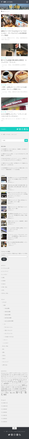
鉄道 (5, 305)
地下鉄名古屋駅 (8, 317)
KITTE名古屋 (5, 374)
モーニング (4, 385)
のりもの (4, 302)
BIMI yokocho (3, 373)
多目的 (3, 280)
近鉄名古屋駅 (7, 314)
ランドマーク (5, 271)
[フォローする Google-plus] (25, 129)
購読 (4, 259)
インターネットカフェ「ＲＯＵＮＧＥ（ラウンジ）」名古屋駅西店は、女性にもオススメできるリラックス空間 (17, 236)
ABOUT (3, 358)
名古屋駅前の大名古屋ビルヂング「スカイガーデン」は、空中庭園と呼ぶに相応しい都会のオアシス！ (17, 215)
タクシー (5, 339)
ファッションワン (12, 383)
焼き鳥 (22, 390)
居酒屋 (20, 389)
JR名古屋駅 (7, 308)
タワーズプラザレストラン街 (15, 378)
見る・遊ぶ (4, 287)
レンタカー (4, 274)
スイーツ (8, 378)
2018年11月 (5, 402)
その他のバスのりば (9, 336)
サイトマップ (5, 361)
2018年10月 (5, 406)
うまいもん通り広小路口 (15, 374)
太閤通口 (16, 389)
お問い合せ (4, 364)
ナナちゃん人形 (5, 268)
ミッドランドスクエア (22, 383)
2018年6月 (4, 418)
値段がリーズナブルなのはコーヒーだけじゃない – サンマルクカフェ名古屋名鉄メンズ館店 (14, 33)
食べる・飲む (3, 28)
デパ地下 (11, 380)
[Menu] (27, 2)
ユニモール (10, 385)
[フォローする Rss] (27, 129)
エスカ (26, 374)
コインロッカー (10, 376)
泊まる (3, 283)
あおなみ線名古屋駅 (9, 321)
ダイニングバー (24, 378)
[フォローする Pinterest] (20, 129)
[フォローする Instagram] (22, 129)
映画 (16, 390)
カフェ (3, 376)
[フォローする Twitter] (17, 129)
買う (3, 290)
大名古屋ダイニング (22, 387)
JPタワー (7, 373)
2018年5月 (4, 421)
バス (5, 324)
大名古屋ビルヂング (7, 389)
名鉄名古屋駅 (7, 311)
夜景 (16, 387)
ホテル (17, 383)
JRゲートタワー (13, 373)
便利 (3, 277)
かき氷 (22, 374)
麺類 (5, 395)
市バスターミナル (8, 327)
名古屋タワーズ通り (10, 387)
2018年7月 (4, 415)
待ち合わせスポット (14, 389)
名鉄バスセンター (8, 330)
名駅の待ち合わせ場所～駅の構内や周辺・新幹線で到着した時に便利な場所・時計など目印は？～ (17, 187)
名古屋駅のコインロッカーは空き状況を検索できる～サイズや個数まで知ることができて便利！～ (17, 179)
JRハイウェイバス (8, 333)
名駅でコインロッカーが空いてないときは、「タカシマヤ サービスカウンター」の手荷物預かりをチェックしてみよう (17, 194)
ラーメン (14, 385)
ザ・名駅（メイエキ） (7, 2)
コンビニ (16, 376)
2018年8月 (4, 412)
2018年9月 (4, 409)
